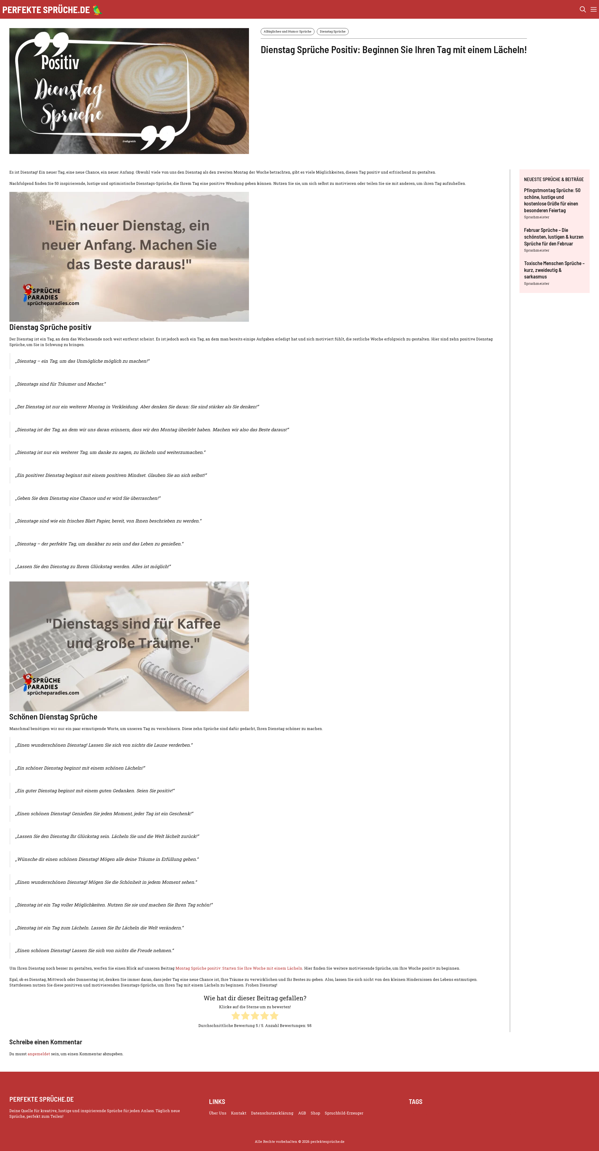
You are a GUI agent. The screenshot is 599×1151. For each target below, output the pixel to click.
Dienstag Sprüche (333, 31)
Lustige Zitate (512, 1113)
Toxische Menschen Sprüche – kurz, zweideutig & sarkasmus (554, 269)
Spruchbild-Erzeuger (344, 1113)
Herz (446, 1113)
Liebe (493, 1113)
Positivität (535, 1113)
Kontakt (238, 1113)
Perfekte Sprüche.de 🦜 (52, 9)
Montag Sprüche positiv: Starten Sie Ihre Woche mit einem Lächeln (238, 968)
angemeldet (39, 1053)
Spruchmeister (536, 217)
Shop (315, 1113)
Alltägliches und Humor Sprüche (287, 31)
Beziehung (418, 1113)
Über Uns (217, 1113)
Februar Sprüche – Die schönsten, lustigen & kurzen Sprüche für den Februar (554, 236)
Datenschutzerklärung (272, 1113)
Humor (458, 1113)
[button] (582, 9)
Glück (435, 1113)
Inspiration (476, 1113)
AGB (302, 1113)
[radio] (235, 1016)
